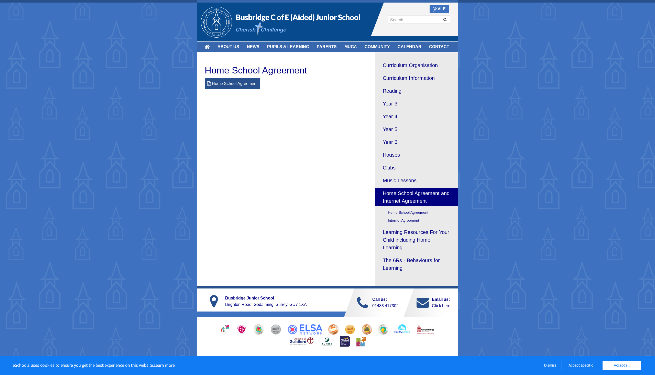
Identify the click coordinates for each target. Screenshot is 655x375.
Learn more (164, 365)
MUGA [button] (350, 47)
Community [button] (377, 47)
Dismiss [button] (550, 365)
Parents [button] (327, 47)
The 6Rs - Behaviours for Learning (411, 264)
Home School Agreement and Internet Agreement (416, 197)
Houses (391, 155)
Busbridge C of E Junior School (280, 22)
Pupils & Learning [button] (288, 47)
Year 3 (390, 103)
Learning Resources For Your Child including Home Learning (416, 239)
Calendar (409, 47)
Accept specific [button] (581, 365)
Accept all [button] (622, 365)
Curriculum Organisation (410, 65)
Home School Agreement (234, 83)
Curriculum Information (409, 78)
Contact (439, 47)
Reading (392, 91)
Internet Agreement (403, 220)
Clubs (389, 167)
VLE (442, 9)
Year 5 (390, 129)
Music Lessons (400, 180)
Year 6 (390, 142)
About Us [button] (228, 47)
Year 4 (390, 116)
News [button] (253, 47)
